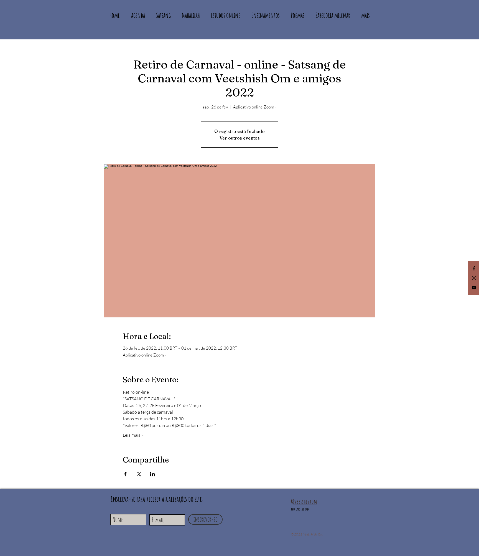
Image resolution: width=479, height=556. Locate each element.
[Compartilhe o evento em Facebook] (125, 474)
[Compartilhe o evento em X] (139, 474)
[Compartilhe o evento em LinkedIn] (152, 474)
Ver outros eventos (240, 138)
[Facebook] (474, 268)
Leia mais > (133, 435)
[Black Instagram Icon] (474, 278)
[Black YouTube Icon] (474, 287)
